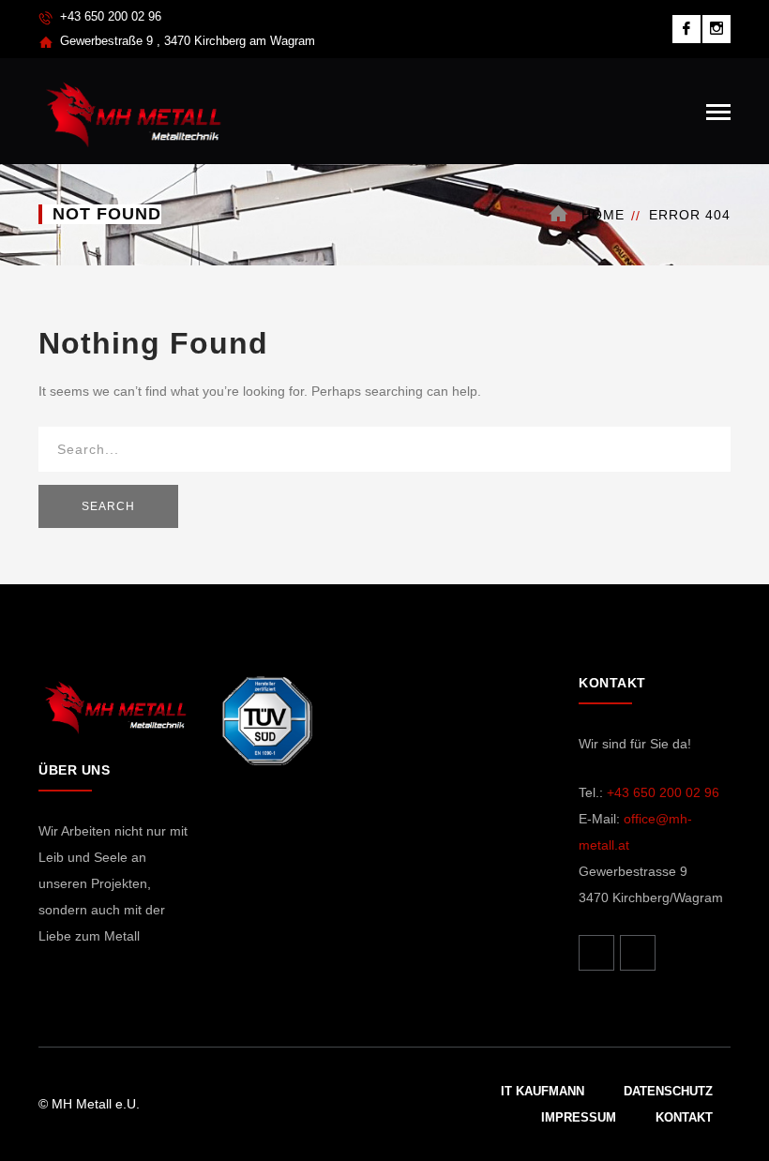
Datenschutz (668, 1091)
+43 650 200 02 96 (663, 792)
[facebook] (596, 953)
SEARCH (108, 506)
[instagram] (638, 953)
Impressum (578, 1117)
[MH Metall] (132, 109)
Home (603, 214)
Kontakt (684, 1117)
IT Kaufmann (542, 1091)
